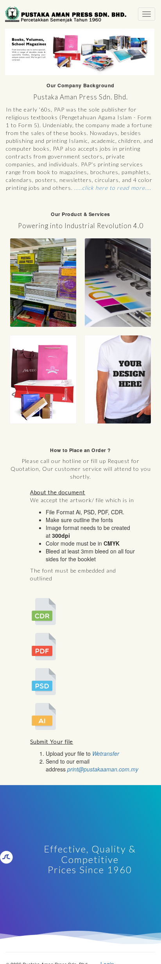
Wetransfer (105, 753)
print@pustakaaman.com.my (102, 769)
